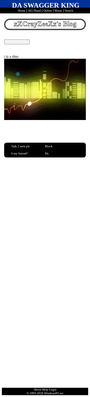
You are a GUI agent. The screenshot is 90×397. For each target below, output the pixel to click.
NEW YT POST (24, 181)
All (30, 10)
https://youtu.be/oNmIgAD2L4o (32, 359)
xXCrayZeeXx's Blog (45, 24)
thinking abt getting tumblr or (34, 209)
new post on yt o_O (27, 201)
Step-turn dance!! (25, 197)
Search (69, 10)
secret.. (18, 185)
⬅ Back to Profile (17, 41)
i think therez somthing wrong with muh (42, 173)
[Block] (54, 153)
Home (21, 10)
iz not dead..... (23, 205)
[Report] (54, 146)
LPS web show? (24, 193)
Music (58, 10)
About (38, 389)
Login (53, 389)
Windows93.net (53, 393)
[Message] (20, 146)
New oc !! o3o (23, 189)
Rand (37, 10)
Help (45, 389)
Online (47, 10)
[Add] (20, 153)
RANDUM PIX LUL (28, 177)
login (15, 376)
